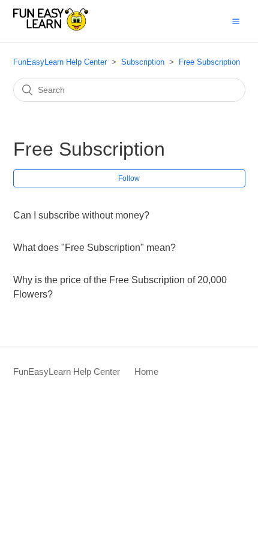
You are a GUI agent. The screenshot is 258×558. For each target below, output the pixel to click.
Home (146, 371)
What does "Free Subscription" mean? (94, 247)
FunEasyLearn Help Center (60, 61)
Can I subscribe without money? (81, 215)
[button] (235, 21)
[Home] (51, 27)
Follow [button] (129, 178)
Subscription (142, 61)
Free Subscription (209, 61)
